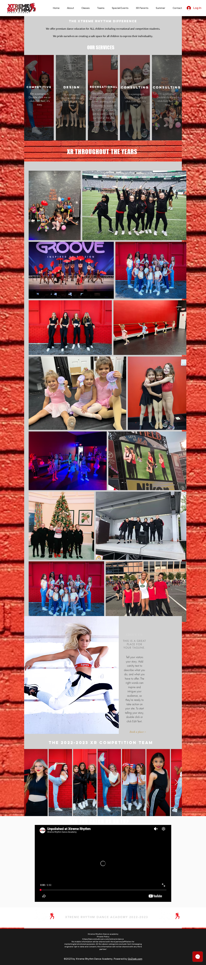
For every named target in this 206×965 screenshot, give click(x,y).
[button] (134, 732)
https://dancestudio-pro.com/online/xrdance (103, 939)
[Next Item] (176, 782)
